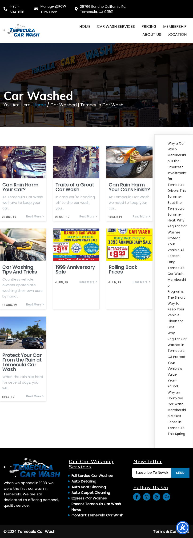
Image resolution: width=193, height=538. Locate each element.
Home (39, 105)
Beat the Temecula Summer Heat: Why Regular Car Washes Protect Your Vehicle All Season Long (177, 232)
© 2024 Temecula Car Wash (29, 531)
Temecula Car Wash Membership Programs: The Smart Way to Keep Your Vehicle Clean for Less (177, 297)
